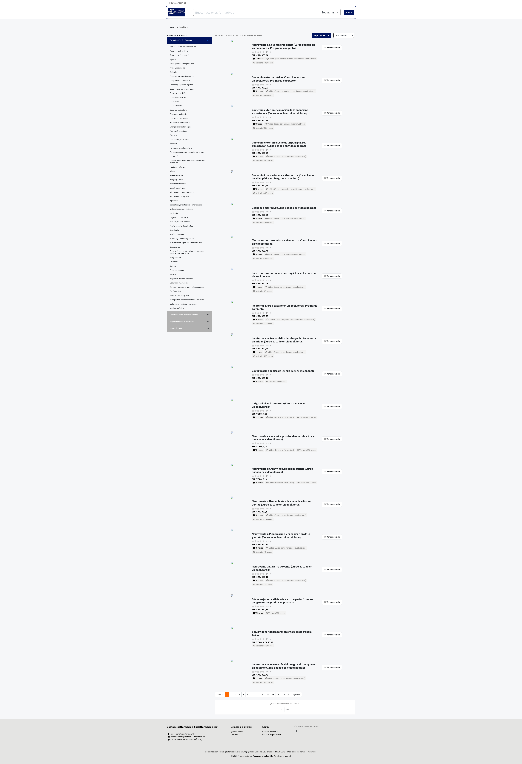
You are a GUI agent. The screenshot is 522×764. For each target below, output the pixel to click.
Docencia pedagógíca (178, 110)
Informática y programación (181, 196)
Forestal (173, 144)
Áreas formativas (176, 35)
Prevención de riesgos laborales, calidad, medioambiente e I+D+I (187, 252)
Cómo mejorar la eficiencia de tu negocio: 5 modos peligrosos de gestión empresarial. (282, 601)
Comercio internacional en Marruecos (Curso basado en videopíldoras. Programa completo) (284, 177)
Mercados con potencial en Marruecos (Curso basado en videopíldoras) (284, 242)
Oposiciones (175, 247)
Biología (173, 72)
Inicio (172, 27)
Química (173, 266)
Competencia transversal (180, 80)
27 (268, 694)
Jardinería (174, 213)
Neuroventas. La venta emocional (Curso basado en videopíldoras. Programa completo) (283, 46)
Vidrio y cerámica (177, 308)
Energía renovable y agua (180, 127)
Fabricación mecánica (178, 131)
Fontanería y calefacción (179, 139)
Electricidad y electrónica (180, 122)
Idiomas (173, 171)
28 (273, 694)
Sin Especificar (176, 291)
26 (262, 694)
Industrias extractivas (178, 188)
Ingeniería (174, 200)
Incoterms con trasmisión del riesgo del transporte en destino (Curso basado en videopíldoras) (283, 666)
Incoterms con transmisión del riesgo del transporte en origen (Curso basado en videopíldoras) (284, 340)
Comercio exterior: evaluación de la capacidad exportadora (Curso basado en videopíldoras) (280, 111)
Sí (281, 709)
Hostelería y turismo (178, 167)
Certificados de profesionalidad (184, 314)
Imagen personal (177, 175)
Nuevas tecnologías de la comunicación (186, 243)
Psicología (174, 262)
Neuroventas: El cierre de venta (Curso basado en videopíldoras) (282, 568)
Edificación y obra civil (179, 114)
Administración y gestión (180, 55)
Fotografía (174, 156)
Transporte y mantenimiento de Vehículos (187, 300)
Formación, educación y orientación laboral (187, 152)
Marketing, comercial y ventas (182, 238)
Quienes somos (237, 732)
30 (284, 694)
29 (278, 694)
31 (288, 694)
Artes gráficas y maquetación (182, 64)
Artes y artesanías (177, 68)
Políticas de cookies (270, 732)
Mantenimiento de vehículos (181, 226)
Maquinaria (174, 230)
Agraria (173, 59)
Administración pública (179, 51)
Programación (175, 257)
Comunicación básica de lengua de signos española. (283, 370)
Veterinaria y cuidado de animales (183, 304)
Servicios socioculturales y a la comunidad (187, 287)
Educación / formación (179, 118)
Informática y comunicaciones (182, 192)
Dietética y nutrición (178, 93)
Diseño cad (174, 101)
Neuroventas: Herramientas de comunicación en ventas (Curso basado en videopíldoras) (281, 503)
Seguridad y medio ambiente (181, 278)
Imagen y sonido (176, 179)
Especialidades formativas (182, 321)
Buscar (349, 12)
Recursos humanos (177, 270)
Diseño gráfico (176, 106)
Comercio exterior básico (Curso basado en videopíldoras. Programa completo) (278, 79)
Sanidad (173, 274)
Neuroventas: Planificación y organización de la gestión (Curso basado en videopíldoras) (281, 535)
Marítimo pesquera (177, 234)
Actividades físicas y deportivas (183, 47)
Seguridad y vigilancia (179, 283)
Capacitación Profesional (181, 40)
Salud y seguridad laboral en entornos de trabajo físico (282, 633)
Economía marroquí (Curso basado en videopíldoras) (284, 207)
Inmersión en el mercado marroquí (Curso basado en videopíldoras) (284, 274)
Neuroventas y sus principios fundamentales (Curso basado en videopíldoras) (284, 437)
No (287, 709)
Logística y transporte (179, 217)
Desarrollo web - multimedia (182, 89)
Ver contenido (333, 47)
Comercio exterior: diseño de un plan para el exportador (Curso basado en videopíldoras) (279, 144)
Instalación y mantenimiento (181, 209)
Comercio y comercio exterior (182, 76)
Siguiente (296, 694)
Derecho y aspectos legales (181, 85)
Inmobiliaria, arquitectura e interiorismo (186, 205)
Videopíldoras (176, 328)
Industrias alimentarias (179, 184)
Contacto (234, 734)
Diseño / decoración (178, 97)
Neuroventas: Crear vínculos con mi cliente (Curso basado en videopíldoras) (282, 470)
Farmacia (173, 135)
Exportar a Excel (322, 35)
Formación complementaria (181, 148)
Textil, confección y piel (179, 295)
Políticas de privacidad (271, 734)
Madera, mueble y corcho (180, 222)
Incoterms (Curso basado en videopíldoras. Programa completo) (284, 307)
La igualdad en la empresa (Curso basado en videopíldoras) (278, 405)
